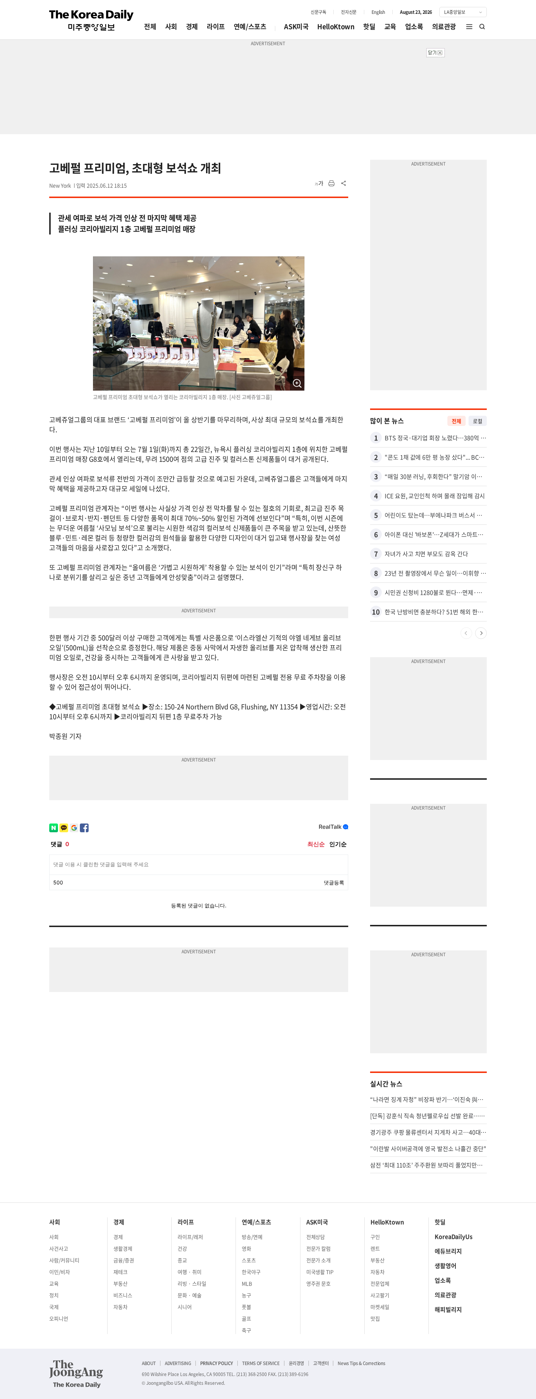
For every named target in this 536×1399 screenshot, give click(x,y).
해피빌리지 (448, 1309)
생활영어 (446, 1265)
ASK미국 (296, 26)
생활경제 (122, 1248)
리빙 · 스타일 (192, 1283)
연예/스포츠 (250, 26)
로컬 (477, 421)
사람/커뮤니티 (64, 1260)
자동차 (120, 1306)
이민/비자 (59, 1271)
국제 (54, 1306)
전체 (150, 26)
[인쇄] (331, 183)
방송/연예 (252, 1236)
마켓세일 (379, 1306)
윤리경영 (296, 1363)
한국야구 (251, 1271)
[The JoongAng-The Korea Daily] (76, 1374)
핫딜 (369, 26)
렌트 (375, 1248)
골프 (246, 1318)
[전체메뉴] (469, 26)
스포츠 (249, 1260)
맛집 (375, 1318)
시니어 (185, 1306)
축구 (246, 1330)
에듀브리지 (448, 1251)
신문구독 (318, 12)
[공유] (343, 183)
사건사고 (58, 1248)
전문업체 (379, 1283)
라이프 (216, 26)
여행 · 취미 (190, 1271)
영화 (246, 1248)
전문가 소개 (318, 1260)
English (378, 12)
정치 (54, 1295)
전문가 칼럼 (318, 1248)
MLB (247, 1283)
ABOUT (149, 1363)
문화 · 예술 (190, 1295)
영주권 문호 (318, 1283)
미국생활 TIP (320, 1271)
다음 (481, 633)
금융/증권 (123, 1260)
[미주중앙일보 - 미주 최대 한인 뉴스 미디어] (91, 20)
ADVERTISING (178, 1363)
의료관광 (444, 26)
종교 (182, 1260)
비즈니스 (122, 1295)
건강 (182, 1248)
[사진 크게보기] (297, 383)
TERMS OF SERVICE (261, 1363)
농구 (246, 1295)
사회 (171, 26)
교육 (390, 26)
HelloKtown (335, 26)
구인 (375, 1236)
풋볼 (246, 1306)
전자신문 (348, 12)
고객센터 (321, 1363)
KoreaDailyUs (454, 1236)
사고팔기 (379, 1295)
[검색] (482, 26)
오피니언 (58, 1318)
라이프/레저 (190, 1236)
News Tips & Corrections (361, 1363)
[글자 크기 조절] (319, 183)
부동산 (120, 1283)
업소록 (414, 26)
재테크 (120, 1271)
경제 (192, 26)
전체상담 (315, 1236)
